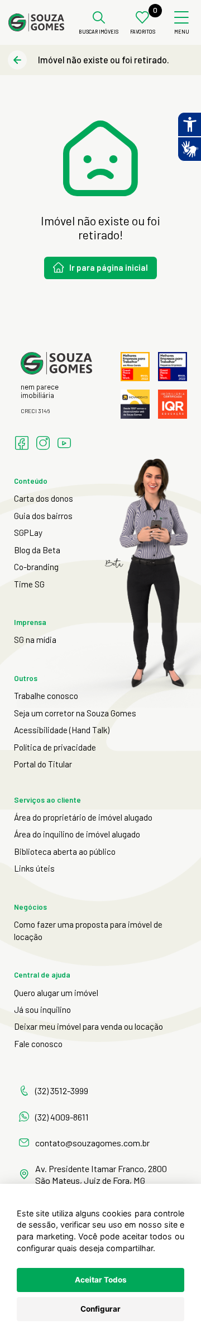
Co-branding (36, 567)
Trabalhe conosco (46, 696)
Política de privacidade (55, 747)
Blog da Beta (37, 550)
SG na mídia (35, 640)
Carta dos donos (43, 498)
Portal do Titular (43, 764)
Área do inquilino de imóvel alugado (77, 834)
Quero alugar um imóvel (56, 993)
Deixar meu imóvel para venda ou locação (88, 1026)
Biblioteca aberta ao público (65, 851)
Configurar (100, 1308)
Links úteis (34, 868)
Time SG (29, 584)
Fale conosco (38, 1044)
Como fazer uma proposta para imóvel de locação (88, 930)
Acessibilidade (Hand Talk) (61, 730)
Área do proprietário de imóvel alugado (83, 817)
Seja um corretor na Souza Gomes (75, 713)
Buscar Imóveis (98, 32)
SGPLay (28, 532)
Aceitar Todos (101, 1279)
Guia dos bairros (43, 516)
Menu (181, 32)
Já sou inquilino (42, 1009)
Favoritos (142, 32)
